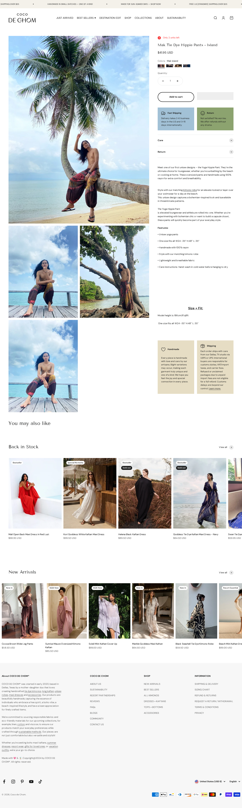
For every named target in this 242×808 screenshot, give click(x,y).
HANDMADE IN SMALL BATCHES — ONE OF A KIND (70, 4)
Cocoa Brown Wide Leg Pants (17, 643)
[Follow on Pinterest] (22, 781)
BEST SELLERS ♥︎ (86, 17)
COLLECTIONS (143, 17)
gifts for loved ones (35, 746)
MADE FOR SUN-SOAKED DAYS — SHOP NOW (141, 4)
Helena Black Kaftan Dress (132, 534)
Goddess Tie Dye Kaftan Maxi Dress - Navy (195, 534)
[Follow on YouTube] (31, 781)
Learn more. (215, 388)
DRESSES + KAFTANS (155, 701)
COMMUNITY (97, 718)
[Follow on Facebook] (4, 781)
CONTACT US (97, 724)
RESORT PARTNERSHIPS (102, 695)
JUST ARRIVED (64, 17)
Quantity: (162, 73)
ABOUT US (95, 683)
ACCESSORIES (151, 712)
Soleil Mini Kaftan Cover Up (103, 643)
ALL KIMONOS (151, 695)
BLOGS (93, 712)
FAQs (92, 707)
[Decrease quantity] (163, 81)
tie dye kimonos (32, 691)
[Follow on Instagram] (13, 781)
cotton (20, 724)
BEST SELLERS (151, 689)
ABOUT (159, 17)
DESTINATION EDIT (110, 17)
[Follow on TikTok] (40, 781)
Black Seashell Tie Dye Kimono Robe (194, 643)
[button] (215, 96)
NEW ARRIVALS (152, 683)
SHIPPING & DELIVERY (206, 683)
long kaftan (48, 691)
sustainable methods (30, 731)
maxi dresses (16, 694)
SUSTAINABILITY (176, 17)
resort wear (17, 746)
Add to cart (176, 96)
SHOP (128, 17)
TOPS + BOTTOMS (153, 707)
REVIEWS (95, 701)
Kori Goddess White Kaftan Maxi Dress (83, 534)
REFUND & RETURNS (205, 695)
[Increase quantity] (177, 81)
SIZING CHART (202, 689)
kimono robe (190, 190)
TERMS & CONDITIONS (207, 707)
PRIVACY (199, 712)
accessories (34, 694)
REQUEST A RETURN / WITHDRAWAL (214, 701)
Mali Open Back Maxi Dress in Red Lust (29, 534)
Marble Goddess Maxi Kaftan (147, 643)
